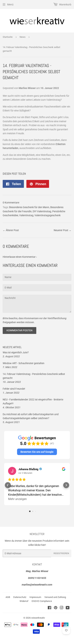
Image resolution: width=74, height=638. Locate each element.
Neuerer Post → (62, 230)
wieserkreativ (38, 617)
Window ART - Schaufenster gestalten (23, 363)
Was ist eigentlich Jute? (16, 352)
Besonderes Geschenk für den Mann (29, 207)
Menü (10, 4)
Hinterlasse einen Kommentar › (20, 256)
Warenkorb (65, 4)
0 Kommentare (11, 202)
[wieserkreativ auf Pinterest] (55, 608)
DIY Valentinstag (42, 211)
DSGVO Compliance (42, 601)
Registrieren (61, 553)
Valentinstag (26, 215)
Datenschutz (19, 597)
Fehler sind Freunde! (14, 388)
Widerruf (24, 601)
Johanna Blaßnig (28, 469)
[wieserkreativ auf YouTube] (68, 608)
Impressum (35, 597)
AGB (8, 597)
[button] (37, 452)
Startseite (8, 37)
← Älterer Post (11, 230)
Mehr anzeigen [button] (17, 499)
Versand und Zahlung (55, 597)
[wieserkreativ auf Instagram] (61, 608)
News (23, 37)
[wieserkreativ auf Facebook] (49, 608)
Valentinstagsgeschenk (47, 215)
